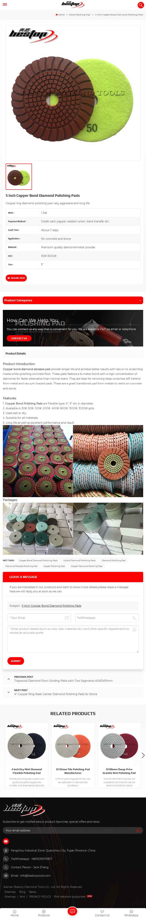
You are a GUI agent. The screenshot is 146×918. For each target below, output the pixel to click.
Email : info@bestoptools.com (31, 875)
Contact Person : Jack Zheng (29, 867)
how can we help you (32, 320)
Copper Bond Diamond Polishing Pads (38, 560)
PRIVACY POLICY (40, 896)
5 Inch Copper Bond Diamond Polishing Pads (51, 605)
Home (61, 14)
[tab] (16, 353)
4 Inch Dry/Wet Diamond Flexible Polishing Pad (27, 771)
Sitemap (10, 891)
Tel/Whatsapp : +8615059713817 (31, 858)
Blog (22, 891)
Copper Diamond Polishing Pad (86, 566)
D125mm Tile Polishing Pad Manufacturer (73, 771)
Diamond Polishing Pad (113, 560)
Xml (22, 896)
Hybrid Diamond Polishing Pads (79, 560)
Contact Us (19, 338)
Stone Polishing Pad (79, 14)
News (32, 891)
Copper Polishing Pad (54, 566)
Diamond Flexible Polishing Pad (21, 566)
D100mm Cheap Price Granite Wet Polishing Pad (119, 771)
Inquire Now (18, 278)
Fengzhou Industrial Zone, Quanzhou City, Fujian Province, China (53, 850)
